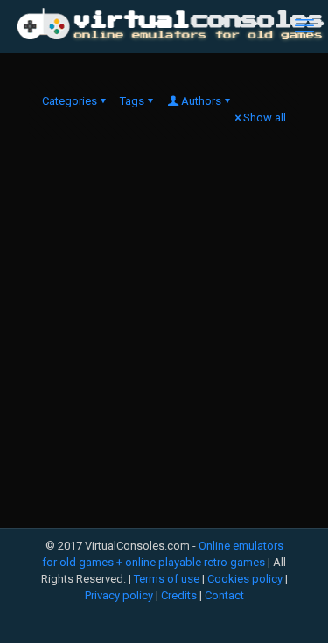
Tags (132, 100)
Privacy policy (119, 595)
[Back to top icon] (292, 607)
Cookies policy (245, 578)
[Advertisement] (164, 337)
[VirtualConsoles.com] (170, 26)
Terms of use (166, 578)
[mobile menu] (304, 26)
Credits (179, 595)
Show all (264, 117)
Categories (69, 100)
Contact (224, 595)
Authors (201, 100)
